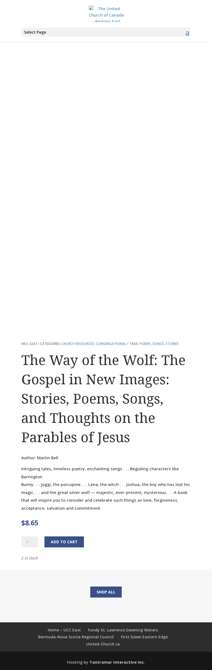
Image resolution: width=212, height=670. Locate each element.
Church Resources (78, 343)
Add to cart (64, 541)
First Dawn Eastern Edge (144, 636)
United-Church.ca (103, 644)
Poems (145, 343)
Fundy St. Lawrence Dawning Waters (123, 630)
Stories (172, 343)
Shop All (106, 592)
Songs (158, 343)
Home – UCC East (64, 630)
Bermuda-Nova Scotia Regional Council (76, 636)
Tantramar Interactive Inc (116, 662)
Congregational (111, 343)
